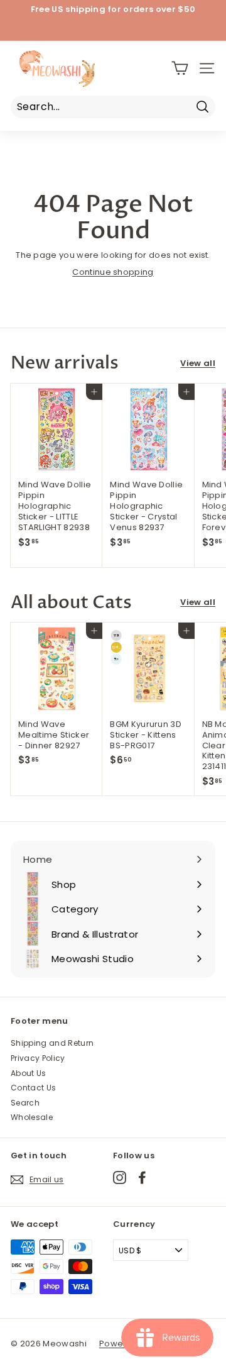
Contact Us (33, 1087)
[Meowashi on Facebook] (142, 1177)
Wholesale (32, 1117)
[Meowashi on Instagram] (119, 1177)
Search (25, 1102)
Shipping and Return (52, 1043)
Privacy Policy (38, 1058)
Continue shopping (113, 272)
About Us (28, 1073)
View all (197, 363)
